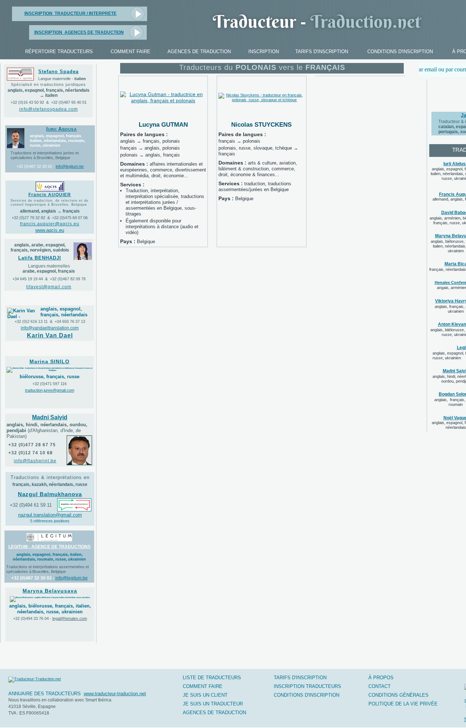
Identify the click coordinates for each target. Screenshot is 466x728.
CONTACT (379, 686)
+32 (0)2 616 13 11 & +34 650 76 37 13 (50, 321)
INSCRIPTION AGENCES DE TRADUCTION (79, 32)
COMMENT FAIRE (202, 686)
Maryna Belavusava (50, 591)
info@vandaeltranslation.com (50, 328)
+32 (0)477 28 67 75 (32, 444)
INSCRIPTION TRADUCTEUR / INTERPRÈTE (70, 13)
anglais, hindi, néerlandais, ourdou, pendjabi (47, 430)
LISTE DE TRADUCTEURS (212, 677)
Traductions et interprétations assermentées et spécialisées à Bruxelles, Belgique (47, 569)
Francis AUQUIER (49, 194)
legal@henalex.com (69, 618)
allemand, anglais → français (50, 211)
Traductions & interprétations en (50, 477)
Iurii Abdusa (61, 129)
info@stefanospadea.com (48, 109)
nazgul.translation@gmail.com (50, 515)
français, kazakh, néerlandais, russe (49, 484)
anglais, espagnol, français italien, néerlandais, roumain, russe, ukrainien (57, 140)
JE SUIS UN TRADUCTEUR (213, 704)
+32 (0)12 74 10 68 (30, 452)
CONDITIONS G (398, 695)
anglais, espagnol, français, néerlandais (63, 311)
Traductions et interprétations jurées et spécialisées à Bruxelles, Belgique (45, 155)
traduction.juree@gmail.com (49, 390)
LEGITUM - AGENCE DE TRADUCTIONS (49, 546)
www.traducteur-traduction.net (115, 693)
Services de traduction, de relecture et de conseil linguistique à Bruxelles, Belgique (49, 202)
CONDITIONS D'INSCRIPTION (306, 695)
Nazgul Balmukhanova (50, 494)
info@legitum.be (70, 166)
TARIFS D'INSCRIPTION (300, 677)
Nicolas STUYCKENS (261, 124)
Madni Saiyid (49, 417)
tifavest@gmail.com (48, 286)
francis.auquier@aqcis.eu (49, 223)
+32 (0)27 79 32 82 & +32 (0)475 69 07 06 (50, 217)
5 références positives (50, 521)
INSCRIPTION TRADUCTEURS (307, 686)
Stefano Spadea (58, 71)
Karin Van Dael (50, 335)
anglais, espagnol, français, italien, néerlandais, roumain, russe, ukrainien (49, 556)
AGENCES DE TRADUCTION (214, 712)
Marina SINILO (49, 361)
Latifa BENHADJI (39, 258)
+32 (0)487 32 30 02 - (35, 166)
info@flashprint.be (35, 460)
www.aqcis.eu (49, 230)
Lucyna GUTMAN (163, 124)
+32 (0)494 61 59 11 (31, 505)
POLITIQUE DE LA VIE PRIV (403, 704)
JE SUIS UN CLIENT (205, 695)
